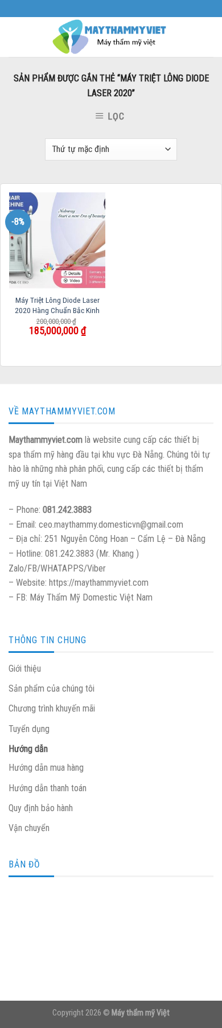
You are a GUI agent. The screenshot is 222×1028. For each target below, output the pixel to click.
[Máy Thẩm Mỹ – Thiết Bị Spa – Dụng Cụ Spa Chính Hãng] (111, 37)
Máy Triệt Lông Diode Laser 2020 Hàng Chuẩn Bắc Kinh (57, 305)
